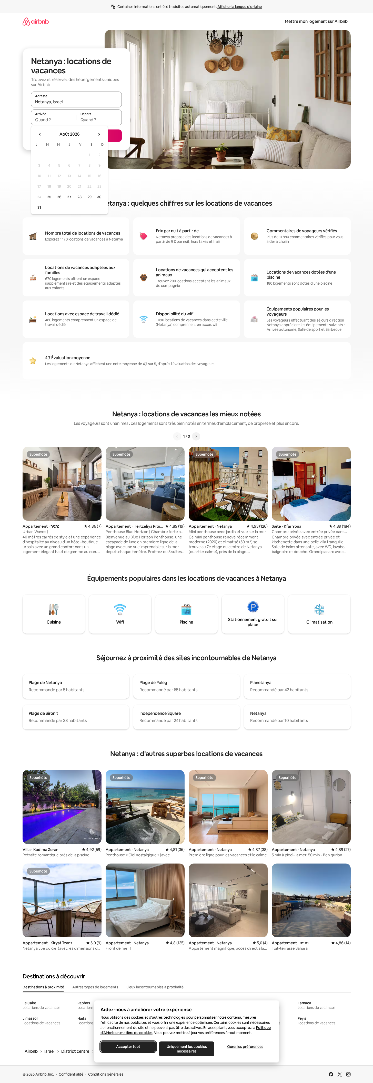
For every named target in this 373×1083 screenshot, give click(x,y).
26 (59, 197)
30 (99, 197)
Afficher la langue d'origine (239, 6)
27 (69, 197)
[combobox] (76, 102)
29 (89, 197)
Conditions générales (105, 1074)
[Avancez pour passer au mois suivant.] (98, 134)
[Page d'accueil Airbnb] (36, 21)
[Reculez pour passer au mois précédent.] (40, 134)
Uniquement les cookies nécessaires (186, 1049)
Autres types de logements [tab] (95, 987)
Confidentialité (71, 1074)
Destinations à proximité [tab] (43, 987)
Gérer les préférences (245, 1046)
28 (79, 197)
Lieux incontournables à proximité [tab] (155, 987)
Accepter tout (128, 1046)
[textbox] (53, 120)
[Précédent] (177, 436)
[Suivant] (196, 436)
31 (39, 207)
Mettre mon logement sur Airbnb (316, 21)
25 (49, 197)
